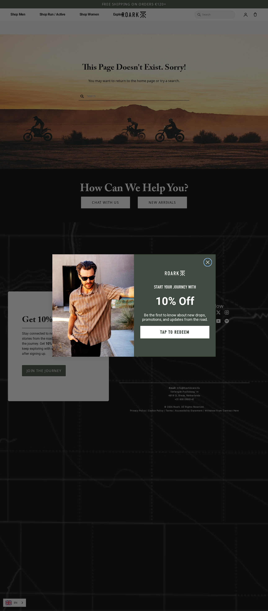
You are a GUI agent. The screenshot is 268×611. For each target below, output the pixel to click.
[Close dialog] (207, 262)
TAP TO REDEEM (174, 332)
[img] (207, 262)
